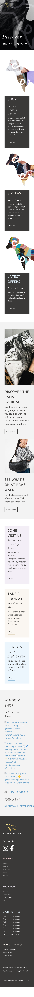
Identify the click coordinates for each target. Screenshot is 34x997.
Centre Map (6, 894)
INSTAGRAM (18, 792)
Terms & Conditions (9, 949)
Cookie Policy (7, 955)
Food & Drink (7, 863)
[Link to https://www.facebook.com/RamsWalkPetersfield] (12, 848)
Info (4, 900)
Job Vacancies (7, 897)
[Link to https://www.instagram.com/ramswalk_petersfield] (6, 848)
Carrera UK (26, 980)
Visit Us (5, 891)
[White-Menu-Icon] (28, 4)
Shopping (6, 866)
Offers (5, 872)
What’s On (6, 869)
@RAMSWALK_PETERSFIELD (19, 806)
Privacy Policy (7, 952)
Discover (5, 875)
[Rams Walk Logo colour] (8, 3)
